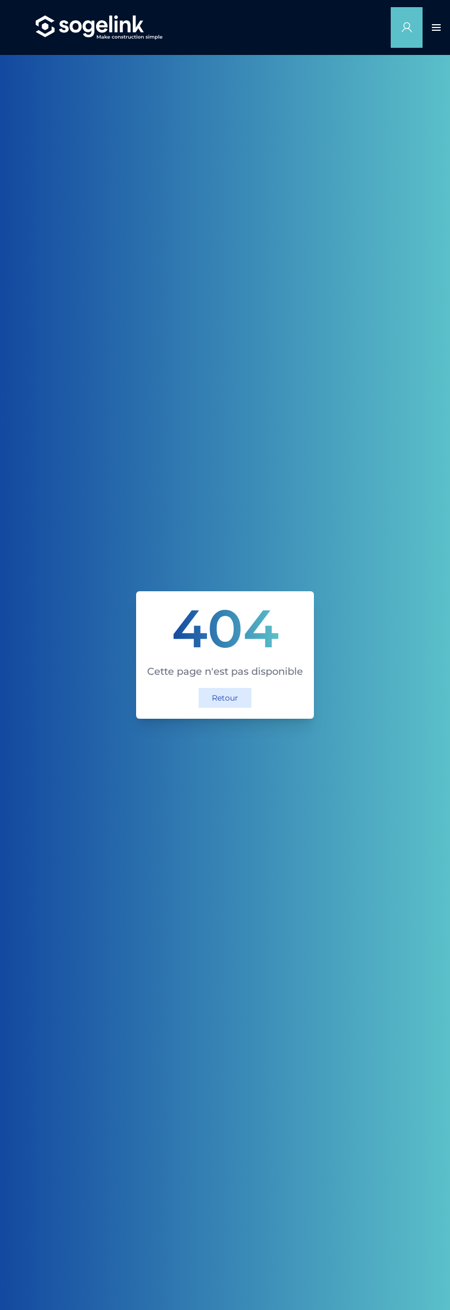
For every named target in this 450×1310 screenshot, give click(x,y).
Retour (225, 698)
